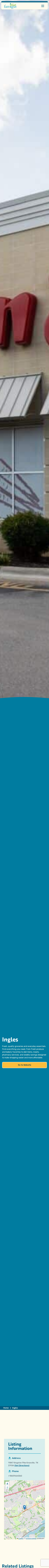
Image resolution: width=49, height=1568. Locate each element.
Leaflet (20, 1538)
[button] (24, 1507)
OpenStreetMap (31, 1538)
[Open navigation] (42, 6)
